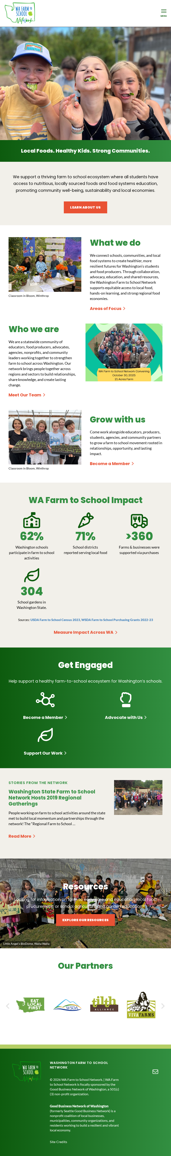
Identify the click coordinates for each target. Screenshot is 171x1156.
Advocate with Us (124, 717)
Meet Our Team (25, 395)
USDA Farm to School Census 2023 (55, 620)
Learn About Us (85, 207)
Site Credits (58, 1142)
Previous (9, 1005)
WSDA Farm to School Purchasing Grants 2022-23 (117, 620)
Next (162, 1005)
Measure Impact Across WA (83, 632)
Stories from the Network (38, 782)
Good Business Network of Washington (79, 1106)
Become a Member (110, 464)
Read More (22, 836)
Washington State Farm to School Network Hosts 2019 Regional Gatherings (52, 797)
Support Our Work (43, 753)
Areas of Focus (105, 308)
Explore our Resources (85, 920)
